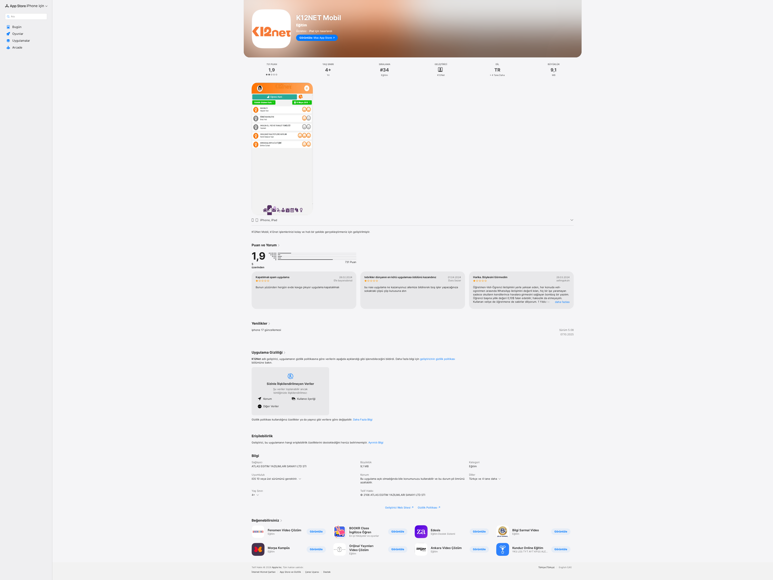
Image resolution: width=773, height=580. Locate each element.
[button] (26, 27)
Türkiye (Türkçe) (546, 567)
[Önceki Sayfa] (247, 290)
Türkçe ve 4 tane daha (483, 478)
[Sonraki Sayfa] (578, 290)
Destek (327, 572)
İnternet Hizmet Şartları (264, 572)
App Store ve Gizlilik (290, 572)
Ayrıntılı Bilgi (375, 442)
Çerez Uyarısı (312, 572)
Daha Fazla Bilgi (362, 419)
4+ (253, 494)
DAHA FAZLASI (562, 301)
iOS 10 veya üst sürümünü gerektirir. (274, 478)
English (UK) (565, 567)
